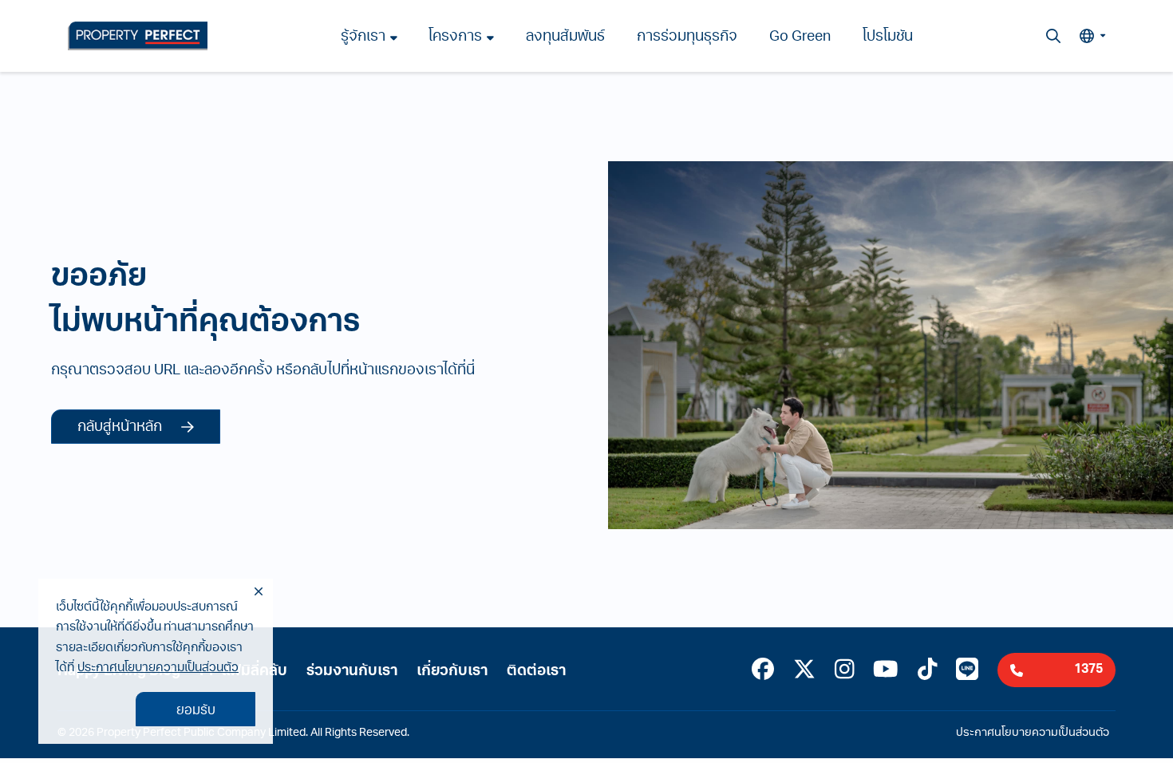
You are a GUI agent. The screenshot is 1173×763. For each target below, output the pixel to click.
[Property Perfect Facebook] (763, 672)
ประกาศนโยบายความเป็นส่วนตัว (158, 668)
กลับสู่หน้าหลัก (119, 428)
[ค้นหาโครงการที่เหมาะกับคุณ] (1053, 36)
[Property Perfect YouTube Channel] (886, 672)
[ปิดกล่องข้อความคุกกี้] (258, 592)
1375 (1088, 669)
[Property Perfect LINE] (967, 672)
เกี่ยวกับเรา (452, 672)
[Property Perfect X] (804, 672)
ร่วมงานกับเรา (351, 672)
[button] (1092, 36)
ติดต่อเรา (536, 672)
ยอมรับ (195, 711)
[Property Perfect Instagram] (845, 672)
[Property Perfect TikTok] (928, 672)
